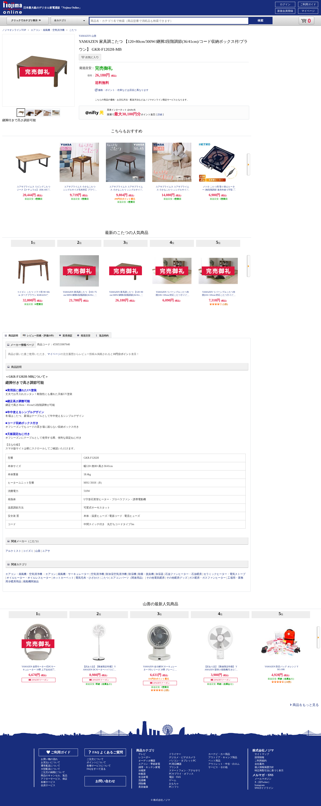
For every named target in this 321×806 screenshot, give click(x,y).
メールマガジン (263, 778)
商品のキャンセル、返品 (54, 775)
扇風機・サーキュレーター (73, 574)
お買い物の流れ (49, 759)
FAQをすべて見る (96, 769)
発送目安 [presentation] (85, 335)
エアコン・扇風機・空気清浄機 (47, 30)
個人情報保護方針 (264, 767)
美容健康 (143, 786)
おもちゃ (174, 783)
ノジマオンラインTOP (14, 30)
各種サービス (48, 782)
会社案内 (259, 764)
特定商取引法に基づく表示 (269, 770)
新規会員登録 (285, 10)
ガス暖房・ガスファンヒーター (207, 577)
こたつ (72, 30)
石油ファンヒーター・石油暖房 (183, 574)
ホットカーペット (63, 577)
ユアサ (46, 550)
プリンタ (174, 767)
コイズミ (28, 550)
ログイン (285, 4)
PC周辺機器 (175, 764)
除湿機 (132, 574)
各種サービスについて (99, 765)
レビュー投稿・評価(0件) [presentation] (40, 335)
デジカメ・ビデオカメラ (182, 757)
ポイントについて (96, 762)
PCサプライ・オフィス (181, 773)
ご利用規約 (261, 760)
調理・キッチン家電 (149, 767)
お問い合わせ (105, 781)
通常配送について (50, 765)
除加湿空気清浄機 (116, 574)
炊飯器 (142, 773)
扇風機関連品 (31, 581)
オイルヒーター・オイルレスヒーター (29, 577)
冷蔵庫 (142, 770)
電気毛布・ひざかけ (87, 577)
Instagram (260, 785)
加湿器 (159, 574)
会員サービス (48, 785)
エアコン (50, 574)
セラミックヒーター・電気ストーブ (224, 574)
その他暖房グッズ (176, 577)
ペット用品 (214, 760)
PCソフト (174, 786)
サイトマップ (262, 754)
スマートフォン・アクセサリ (184, 770)
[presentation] (11, 335)
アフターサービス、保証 (54, 778)
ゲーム (172, 780)
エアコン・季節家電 (149, 764)
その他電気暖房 (155, 577)
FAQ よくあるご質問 (107, 752)
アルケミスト (13, 550)
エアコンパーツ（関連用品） (127, 577)
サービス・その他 (218, 767)
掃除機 (142, 783)
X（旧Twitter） (263, 782)
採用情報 (259, 757)
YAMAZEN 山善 (87, 36)
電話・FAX (175, 777)
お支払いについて (50, 762)
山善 (37, 550)
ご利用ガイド (308, 4)
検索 (260, 20)
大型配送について (50, 769)
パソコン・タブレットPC (182, 760)
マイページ (308, 10)
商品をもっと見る (305, 705)
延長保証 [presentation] (67, 335)
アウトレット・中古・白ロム (224, 764)
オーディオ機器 (146, 760)
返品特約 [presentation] (104, 335)
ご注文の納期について (53, 772)
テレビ (142, 754)
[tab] (12, 335)
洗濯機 (142, 780)
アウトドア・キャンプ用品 (222, 757)
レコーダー (144, 757)
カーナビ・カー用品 (219, 754)
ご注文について (95, 759)
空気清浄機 (97, 574)
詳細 (159, 114)
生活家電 (143, 777)
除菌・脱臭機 (146, 574)
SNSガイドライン (264, 788)
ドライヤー (175, 754)
